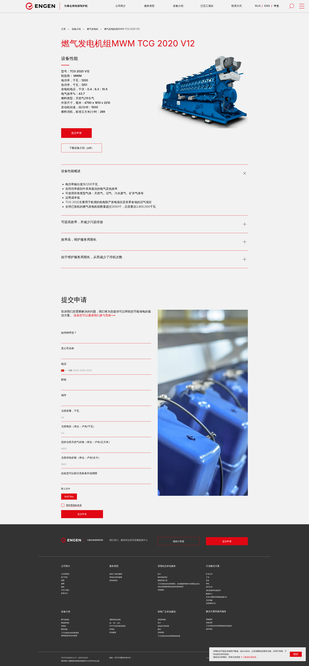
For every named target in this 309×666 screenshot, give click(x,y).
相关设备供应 (162, 577)
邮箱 (63, 379)
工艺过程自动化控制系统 (70, 633)
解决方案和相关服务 (216, 611)
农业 (207, 580)
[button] (76, 133)
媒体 (62, 587)
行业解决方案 (213, 566)
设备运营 (209, 622)
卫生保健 (209, 600)
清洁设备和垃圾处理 (213, 590)
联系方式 (236, 5)
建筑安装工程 (162, 580)
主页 (63, 29)
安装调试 (161, 632)
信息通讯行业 (211, 603)
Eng (267, 5)
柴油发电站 (65, 623)
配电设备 (64, 629)
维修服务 (209, 619)
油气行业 (209, 587)
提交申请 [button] (226, 541)
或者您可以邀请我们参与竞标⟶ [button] (94, 315)
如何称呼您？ (69, 332)
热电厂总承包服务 (115, 574)
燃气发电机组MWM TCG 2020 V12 (122, 29)
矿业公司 (209, 574)
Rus (258, 5)
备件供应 (209, 629)
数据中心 (209, 594)
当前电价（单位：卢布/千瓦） (78, 426)
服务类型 (149, 5)
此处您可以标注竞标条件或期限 (79, 473)
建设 (159, 629)
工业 (207, 577)
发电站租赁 (113, 580)
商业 (207, 584)
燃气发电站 (92, 29)
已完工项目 (207, 5)
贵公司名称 (67, 348)
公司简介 (120, 5)
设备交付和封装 (163, 626)
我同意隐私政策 (74, 505)
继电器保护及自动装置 (69, 636)
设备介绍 (178, 5)
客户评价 (64, 577)
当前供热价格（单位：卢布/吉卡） (81, 457)
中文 (276, 5)
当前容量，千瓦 (70, 410)
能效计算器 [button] (178, 541)
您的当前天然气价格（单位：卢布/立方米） (86, 442)
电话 (63, 363)
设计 (159, 623)
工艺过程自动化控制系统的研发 (169, 636)
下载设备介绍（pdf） (81, 147)
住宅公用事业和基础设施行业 (216, 597)
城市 (63, 395)
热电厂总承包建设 (167, 611)
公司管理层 (65, 574)
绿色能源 (112, 632)
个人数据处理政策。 (249, 657)
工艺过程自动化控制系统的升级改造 (219, 626)
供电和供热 (162, 619)
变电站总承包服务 (115, 577)
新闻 (62, 584)
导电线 (111, 629)
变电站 (63, 626)
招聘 (62, 580)
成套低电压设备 (115, 619)
